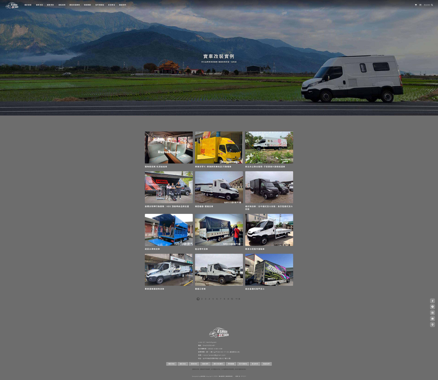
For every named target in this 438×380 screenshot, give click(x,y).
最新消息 (39, 5)
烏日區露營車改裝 (240, 369)
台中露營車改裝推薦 (227, 369)
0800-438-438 (215, 349)
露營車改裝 (195, 369)
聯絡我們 (122, 5)
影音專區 (111, 5)
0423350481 (209, 345)
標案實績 (87, 5)
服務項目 (50, 5)
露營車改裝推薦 (205, 369)
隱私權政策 (221, 376)
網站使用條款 (229, 376)
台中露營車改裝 (215, 369)
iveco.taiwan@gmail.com (214, 355)
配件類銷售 (99, 5)
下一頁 (237, 299)
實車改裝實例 (74, 5)
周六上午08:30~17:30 (220, 352)
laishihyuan (211, 342)
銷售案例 (62, 5)
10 (232, 299)
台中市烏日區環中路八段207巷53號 (217, 358)
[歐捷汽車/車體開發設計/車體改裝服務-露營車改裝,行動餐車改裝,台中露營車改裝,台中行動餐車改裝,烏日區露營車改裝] (12, 5)
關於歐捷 (28, 5)
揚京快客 (203, 376)
